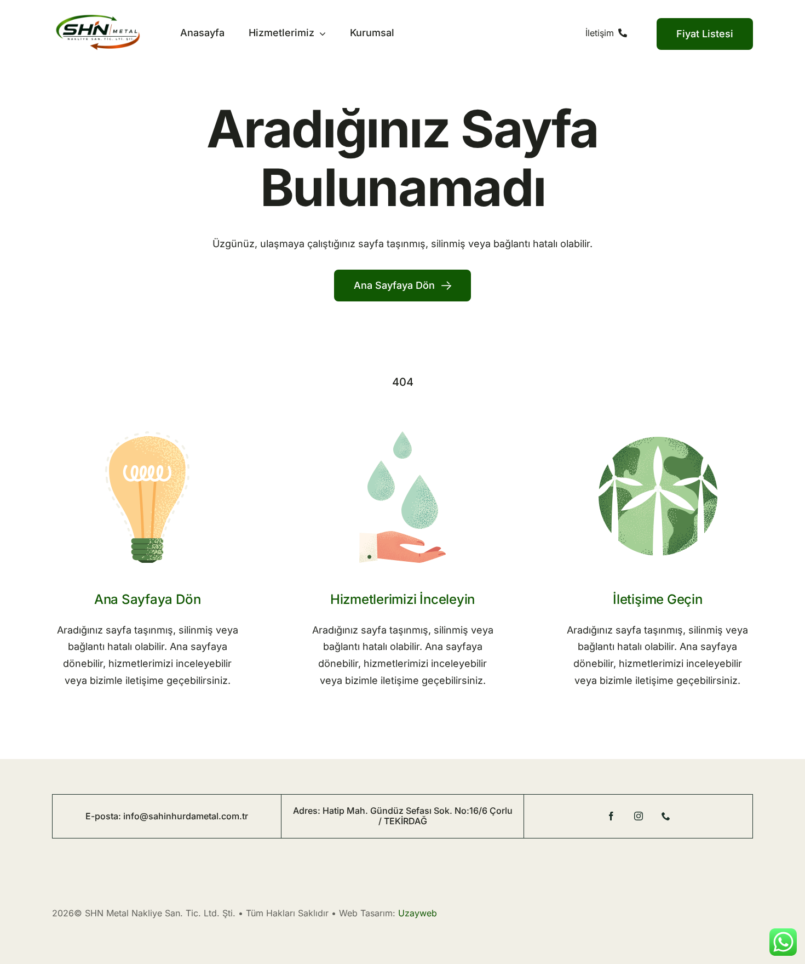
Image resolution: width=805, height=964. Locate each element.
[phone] (666, 816)
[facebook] (611, 816)
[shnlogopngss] (97, 19)
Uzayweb (417, 913)
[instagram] (638, 816)
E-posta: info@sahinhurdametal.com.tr (166, 816)
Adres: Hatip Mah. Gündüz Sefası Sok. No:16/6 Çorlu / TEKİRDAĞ (403, 815)
